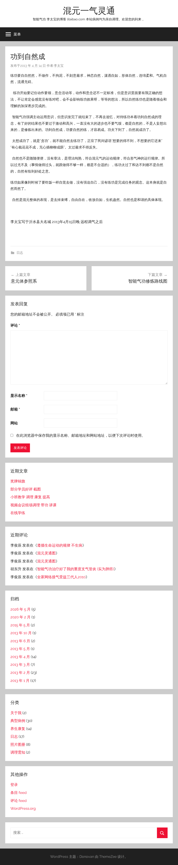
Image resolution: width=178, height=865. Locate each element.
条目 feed (18, 792)
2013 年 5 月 (20, 649)
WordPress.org (23, 808)
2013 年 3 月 (20, 664)
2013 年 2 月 (20, 672)
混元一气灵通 (89, 10)
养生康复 (17, 729)
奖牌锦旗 (17, 481)
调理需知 (17, 752)
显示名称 (18, 395)
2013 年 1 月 (20, 680)
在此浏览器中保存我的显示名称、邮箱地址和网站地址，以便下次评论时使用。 (80, 435)
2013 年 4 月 (20, 657)
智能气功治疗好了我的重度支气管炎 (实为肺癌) (75, 569)
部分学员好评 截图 (25, 489)
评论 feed (18, 800)
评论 (15, 325)
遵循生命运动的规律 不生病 (59, 545)
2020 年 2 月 (20, 617)
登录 (14, 784)
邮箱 (15, 409)
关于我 (15, 713)
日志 (19, 253)
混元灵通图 (46, 553)
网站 (14, 423)
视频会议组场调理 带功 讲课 (33, 505)
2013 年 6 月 (20, 641)
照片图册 (17, 744)
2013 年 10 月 (21, 633)
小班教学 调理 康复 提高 (30, 497)
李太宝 (59, 66)
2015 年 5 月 (20, 625)
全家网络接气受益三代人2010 (61, 577)
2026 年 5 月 (20, 609)
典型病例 (17, 720)
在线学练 (17, 513)
